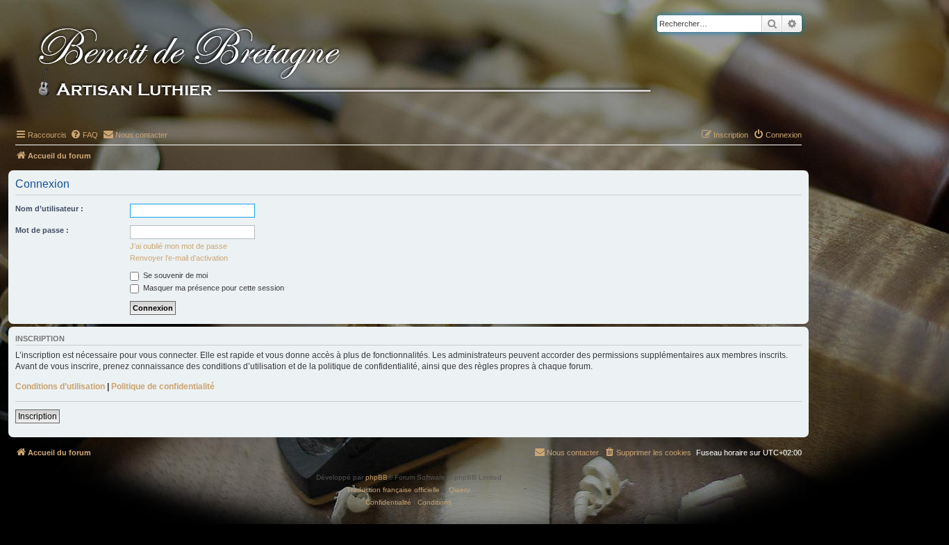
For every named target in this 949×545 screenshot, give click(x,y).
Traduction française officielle (393, 490)
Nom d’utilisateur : (49, 208)
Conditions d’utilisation (60, 386)
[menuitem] (84, 135)
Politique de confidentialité (163, 386)
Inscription (37, 416)
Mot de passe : (42, 230)
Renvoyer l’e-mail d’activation (179, 258)
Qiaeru (459, 490)
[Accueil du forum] (367, 64)
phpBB (376, 477)
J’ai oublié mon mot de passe (178, 246)
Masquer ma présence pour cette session (212, 288)
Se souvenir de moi (174, 275)
